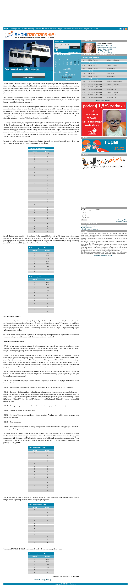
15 (75, 61)
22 (75, 63)
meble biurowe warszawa (89, 226)
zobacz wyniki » (122, 220)
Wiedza (38, 29)
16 (79, 61)
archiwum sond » (121, 221)
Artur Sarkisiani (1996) (105, 53)
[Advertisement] (65, 13)
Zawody (24, 29)
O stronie (53, 29)
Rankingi (31, 29)
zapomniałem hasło (74, 52)
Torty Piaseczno (87, 227)
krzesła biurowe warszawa (90, 229)
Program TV (88, 29)
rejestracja (57, 52)
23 (79, 63)
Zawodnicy (67, 29)
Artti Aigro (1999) (103, 51)
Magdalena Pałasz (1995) (105, 45)
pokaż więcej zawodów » (104, 100)
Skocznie (75, 29)
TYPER (95, 29)
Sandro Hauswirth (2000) (105, 49)
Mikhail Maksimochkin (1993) (107, 47)
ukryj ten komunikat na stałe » (103, 255)
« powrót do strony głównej (42, 580)
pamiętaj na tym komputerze (65, 50)
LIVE (81, 29)
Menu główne (15, 29)
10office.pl (73, 584)
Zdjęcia (60, 29)
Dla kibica (45, 29)
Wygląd (6, 29)
